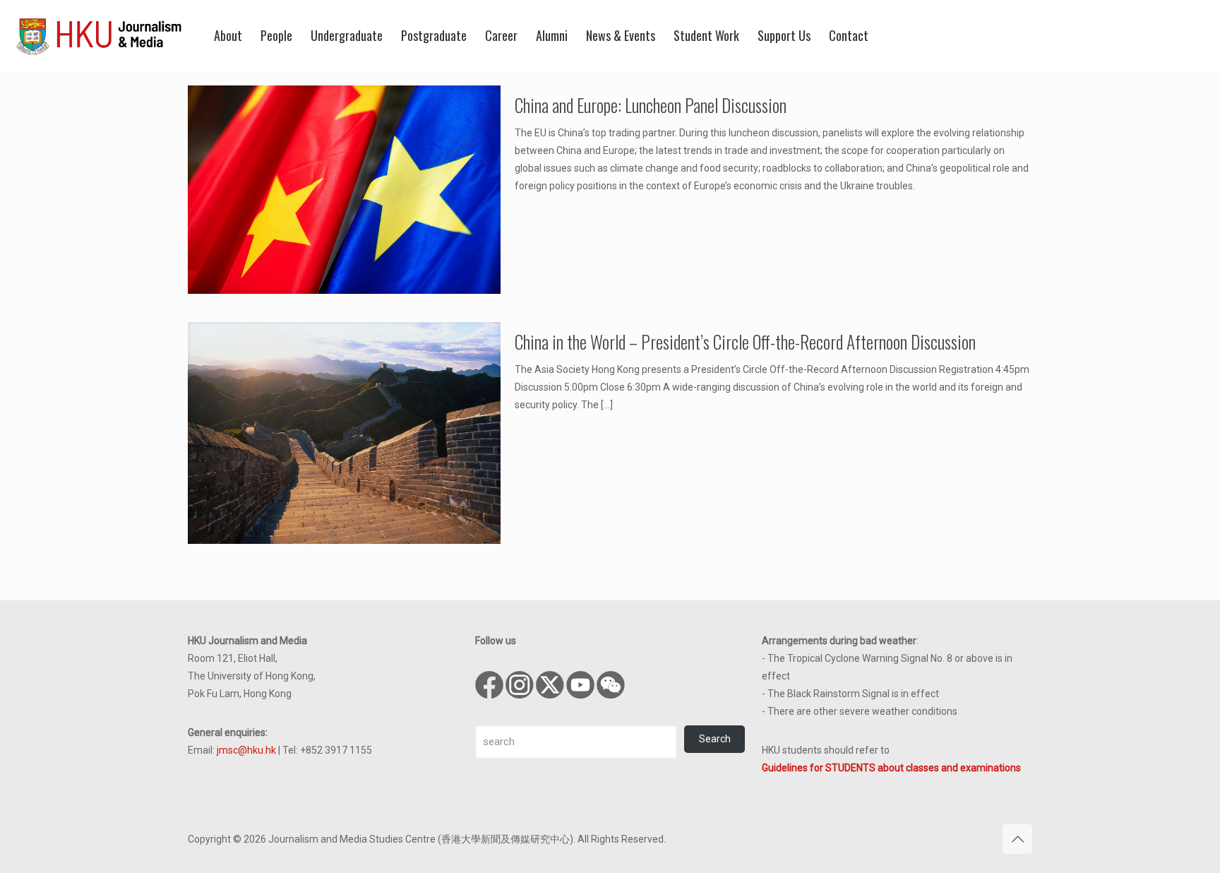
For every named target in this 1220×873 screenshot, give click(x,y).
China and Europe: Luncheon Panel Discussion (651, 105)
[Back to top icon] (1017, 839)
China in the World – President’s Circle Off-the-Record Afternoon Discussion (745, 341)
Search (715, 738)
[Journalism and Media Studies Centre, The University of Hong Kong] (99, 35)
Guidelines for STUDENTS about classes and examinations (891, 767)
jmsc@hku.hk (246, 750)
